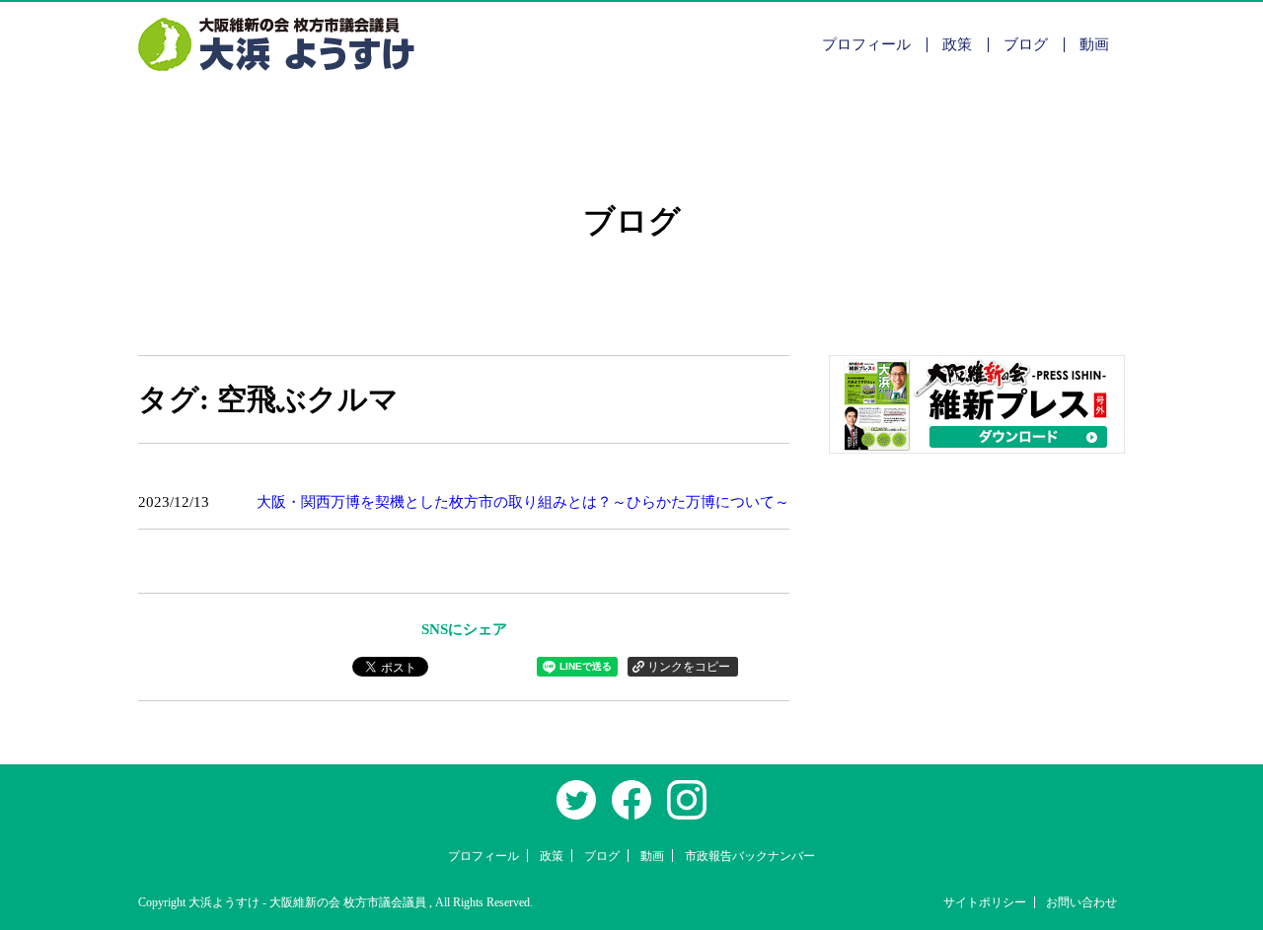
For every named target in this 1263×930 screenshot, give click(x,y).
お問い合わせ (1081, 902)
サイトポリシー (984, 902)
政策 (957, 44)
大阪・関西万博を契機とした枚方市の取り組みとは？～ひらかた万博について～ (523, 502)
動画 (1094, 44)
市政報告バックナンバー (750, 856)
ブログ (1025, 44)
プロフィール (866, 44)
